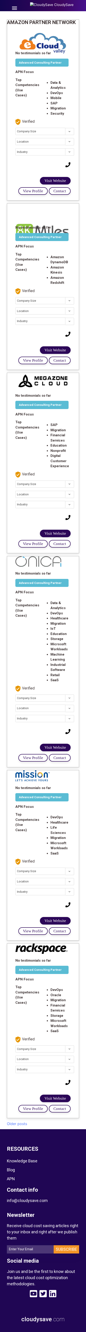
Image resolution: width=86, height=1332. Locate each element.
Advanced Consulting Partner (40, 62)
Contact (59, 191)
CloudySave (63, 5)
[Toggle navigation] (14, 8)
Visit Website (55, 181)
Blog (11, 1169)
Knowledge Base (22, 1160)
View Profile (33, 191)
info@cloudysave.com (27, 1200)
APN (11, 1178)
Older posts (17, 1123)
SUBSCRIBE (66, 1249)
